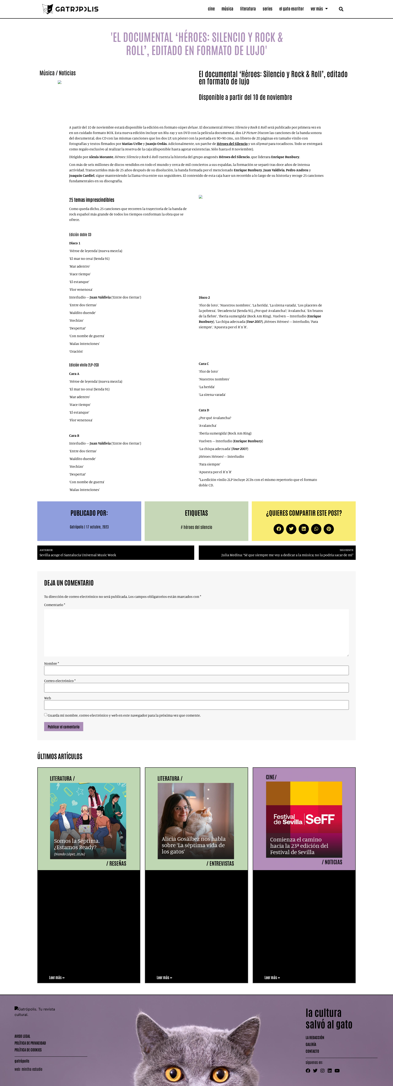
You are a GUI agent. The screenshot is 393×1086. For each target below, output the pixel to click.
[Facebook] (308, 1070)
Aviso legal (22, 1036)
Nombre (51, 663)
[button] (341, 9)
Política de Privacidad (30, 1043)
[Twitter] (315, 1070)
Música (227, 8)
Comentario (54, 604)
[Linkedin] (330, 1070)
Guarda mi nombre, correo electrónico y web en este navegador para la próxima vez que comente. (124, 715)
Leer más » (57, 977)
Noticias (67, 72)
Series (267, 8)
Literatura (248, 8)
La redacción (315, 1037)
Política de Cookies (28, 1049)
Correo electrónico (60, 680)
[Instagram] (322, 1070)
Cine (211, 8)
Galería (311, 1044)
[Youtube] (337, 1070)
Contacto (312, 1051)
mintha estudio (32, 1069)
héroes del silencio (198, 527)
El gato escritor (291, 8)
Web (47, 698)
